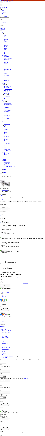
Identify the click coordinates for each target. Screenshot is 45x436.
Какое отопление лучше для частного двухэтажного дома (8, 297)
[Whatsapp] (1, 8)
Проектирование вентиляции (3, 345)
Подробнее (1, 195)
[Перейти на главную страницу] (6, 1)
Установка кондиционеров (3, 329)
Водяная (2, 295)
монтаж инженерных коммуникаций (9, 356)
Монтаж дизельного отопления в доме (6, 292)
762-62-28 (2, 7)
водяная (2, 198)
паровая (2, 199)
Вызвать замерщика (3, 324)
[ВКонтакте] (1, 300)
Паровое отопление (4, 296)
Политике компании (25, 283)
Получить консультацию (3, 211)
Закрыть (1, 5)
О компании (3, 10)
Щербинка (3, 322)
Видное (2, 318)
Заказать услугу (2, 287)
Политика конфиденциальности (3, 357)
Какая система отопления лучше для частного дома (7, 294)
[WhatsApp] (6, 300)
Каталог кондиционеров (4, 351)
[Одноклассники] (3, 300)
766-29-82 (5, 7)
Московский (3, 320)
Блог (2, 13)
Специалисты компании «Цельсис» (16, 277)
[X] (9, 314)
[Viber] (6, 314)
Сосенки (3, 321)
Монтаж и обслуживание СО (5, 190)
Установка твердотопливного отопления (6, 290)
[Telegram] (4, 8)
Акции (2, 11)
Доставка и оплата (4, 12)
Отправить (2, 312)
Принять (1, 435)
